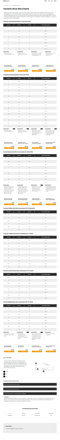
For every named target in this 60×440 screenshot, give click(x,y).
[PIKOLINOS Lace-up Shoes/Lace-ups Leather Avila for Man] (23, 136)
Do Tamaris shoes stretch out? (12, 389)
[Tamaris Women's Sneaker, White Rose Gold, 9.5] (23, 58)
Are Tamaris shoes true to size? (12, 384)
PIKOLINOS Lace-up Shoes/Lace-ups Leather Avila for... (23, 143)
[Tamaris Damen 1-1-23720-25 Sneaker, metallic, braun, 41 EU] (9, 339)
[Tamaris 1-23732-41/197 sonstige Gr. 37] (51, 339)
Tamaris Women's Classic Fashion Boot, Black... (50, 66)
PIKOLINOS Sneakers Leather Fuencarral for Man (8, 143)
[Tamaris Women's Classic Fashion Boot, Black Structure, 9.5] (51, 58)
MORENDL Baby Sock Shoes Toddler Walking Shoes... (50, 199)
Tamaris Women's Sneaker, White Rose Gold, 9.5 (22, 66)
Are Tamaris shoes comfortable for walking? (15, 393)
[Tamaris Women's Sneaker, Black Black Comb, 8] (9, 58)
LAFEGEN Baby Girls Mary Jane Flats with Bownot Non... (23, 199)
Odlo (51, 415)
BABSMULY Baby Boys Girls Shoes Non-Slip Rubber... (8, 199)
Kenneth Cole (37, 415)
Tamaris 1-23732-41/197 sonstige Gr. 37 (50, 346)
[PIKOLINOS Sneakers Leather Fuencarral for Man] (9, 136)
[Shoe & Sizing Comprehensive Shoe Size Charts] (6, 1)
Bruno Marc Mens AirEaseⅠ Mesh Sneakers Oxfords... (36, 143)
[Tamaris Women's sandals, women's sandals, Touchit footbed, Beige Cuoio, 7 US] (37, 58)
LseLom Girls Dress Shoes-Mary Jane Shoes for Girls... (36, 346)
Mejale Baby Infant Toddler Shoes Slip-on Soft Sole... (36, 199)
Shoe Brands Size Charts (7, 5)
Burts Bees (10, 415)
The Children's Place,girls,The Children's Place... (21, 346)
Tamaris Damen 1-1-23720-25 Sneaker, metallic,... (8, 346)
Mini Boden (51, 413)
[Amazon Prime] (27, 144)
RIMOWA (23, 415)
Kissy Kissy (37, 413)
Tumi (10, 413)
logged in (13, 428)
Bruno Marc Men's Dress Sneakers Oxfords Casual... (50, 143)
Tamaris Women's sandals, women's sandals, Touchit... (35, 66)
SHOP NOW (9, 70)
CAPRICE (23, 413)
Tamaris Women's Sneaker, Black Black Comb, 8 (8, 66)
